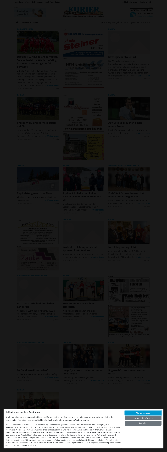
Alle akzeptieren (143, 413)
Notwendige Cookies (143, 418)
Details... (143, 423)
